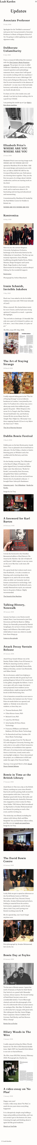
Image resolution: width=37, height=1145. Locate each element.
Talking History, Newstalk (14, 606)
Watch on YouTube (10, 1126)
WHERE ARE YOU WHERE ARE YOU (16, 207)
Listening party (8, 485)
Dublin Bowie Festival (18, 436)
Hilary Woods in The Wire (17, 1033)
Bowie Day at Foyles (16, 955)
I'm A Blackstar (20, 485)
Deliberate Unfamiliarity (12, 49)
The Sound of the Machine (12, 596)
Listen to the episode (10, 638)
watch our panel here (22, 823)
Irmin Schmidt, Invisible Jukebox (15, 287)
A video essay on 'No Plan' (17, 1090)
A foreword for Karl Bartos (16, 520)
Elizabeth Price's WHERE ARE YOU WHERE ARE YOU (15, 148)
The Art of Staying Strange (15, 362)
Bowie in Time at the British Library (17, 776)
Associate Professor (16, 20)
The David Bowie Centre (14, 860)
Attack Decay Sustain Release (17, 648)
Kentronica (10, 215)
